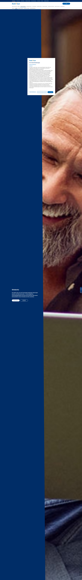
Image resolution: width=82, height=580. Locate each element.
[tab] (14, 6)
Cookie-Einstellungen (32, 91)
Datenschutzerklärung (32, 64)
